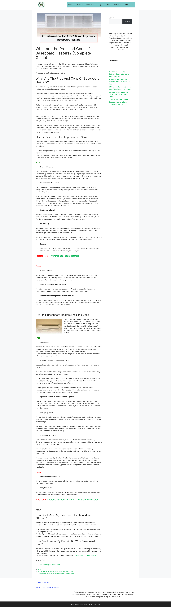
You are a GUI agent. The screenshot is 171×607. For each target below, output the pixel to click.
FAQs (39, 569)
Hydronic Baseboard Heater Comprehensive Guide (72, 499)
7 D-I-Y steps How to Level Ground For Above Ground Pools (56, 573)
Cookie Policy (40, 587)
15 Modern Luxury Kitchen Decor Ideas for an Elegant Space (118, 94)
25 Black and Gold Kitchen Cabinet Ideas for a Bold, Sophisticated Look (118, 102)
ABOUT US (128, 5)
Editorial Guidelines (42, 582)
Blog (99, 5)
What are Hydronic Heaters (50, 564)
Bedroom (80, 5)
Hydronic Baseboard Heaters (64, 256)
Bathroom (89, 5)
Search (111, 18)
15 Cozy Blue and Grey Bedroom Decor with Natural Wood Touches (119, 74)
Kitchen (70, 5)
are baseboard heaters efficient (85, 555)
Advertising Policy (53, 587)
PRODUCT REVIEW (113, 5)
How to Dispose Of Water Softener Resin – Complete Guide (55, 571)
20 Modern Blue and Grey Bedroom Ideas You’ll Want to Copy (119, 81)
